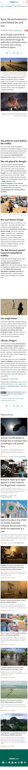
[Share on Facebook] (7, 53)
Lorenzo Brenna (18, 30)
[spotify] (12, 762)
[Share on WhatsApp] (18, 53)
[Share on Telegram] (21, 53)
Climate (3, 400)
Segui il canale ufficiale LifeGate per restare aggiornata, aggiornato (14, 384)
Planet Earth (8, 400)
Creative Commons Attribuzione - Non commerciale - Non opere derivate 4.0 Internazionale (13, 394)
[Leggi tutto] (26, 414)
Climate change (19, 398)
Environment (4, 456)
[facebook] (3, 762)
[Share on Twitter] (10, 53)
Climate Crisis (4, 577)
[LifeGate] (14, 2)
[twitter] (6, 762)
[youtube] (15, 762)
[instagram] (18, 762)
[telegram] (25, 762)
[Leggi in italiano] (26, 30)
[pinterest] (9, 762)
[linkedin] (22, 762)
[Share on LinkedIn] (14, 53)
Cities (13, 400)
